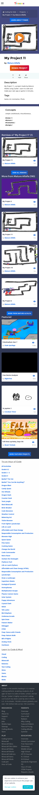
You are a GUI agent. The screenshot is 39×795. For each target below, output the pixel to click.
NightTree (8, 379)
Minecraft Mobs (7, 749)
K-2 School (25, 757)
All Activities (6, 466)
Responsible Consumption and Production (17, 533)
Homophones (7, 587)
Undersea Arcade (8, 616)
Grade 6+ (5, 476)
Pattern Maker (7, 623)
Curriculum (25, 714)
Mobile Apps (6, 724)
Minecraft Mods (7, 759)
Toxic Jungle (6, 501)
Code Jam (5, 762)
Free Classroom (27, 744)
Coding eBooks (7, 729)
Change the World (8, 549)
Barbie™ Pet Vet (7, 479)
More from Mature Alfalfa (19, 313)
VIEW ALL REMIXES (19, 173)
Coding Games (7, 739)
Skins (4, 670)
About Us (5, 714)
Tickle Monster (7, 520)
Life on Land (6, 527)
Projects (23, 12)
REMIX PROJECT (19, 68)
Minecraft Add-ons (8, 754)
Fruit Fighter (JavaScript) (11, 524)
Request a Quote (27, 772)
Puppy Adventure (8, 600)
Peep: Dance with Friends (11, 632)
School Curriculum (28, 741)
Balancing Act (7, 517)
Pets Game (6, 543)
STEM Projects (26, 769)
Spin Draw (5, 619)
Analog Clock (6, 642)
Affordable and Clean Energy (12, 530)
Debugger (5, 626)
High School (25, 751)
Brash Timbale (10, 445)
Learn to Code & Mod (12, 649)
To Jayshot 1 (7, 408)
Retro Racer (6, 556)
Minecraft (5, 660)
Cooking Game (7, 546)
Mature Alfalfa (13, 63)
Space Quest (6, 540)
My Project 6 (7, 301)
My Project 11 (7, 160)
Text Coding (6, 667)
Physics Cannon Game (10, 594)
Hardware (5, 645)
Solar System (6, 597)
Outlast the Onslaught (10, 559)
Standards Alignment (29, 762)
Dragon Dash (6, 495)
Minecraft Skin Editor (9, 746)
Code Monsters (7, 511)
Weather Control (8, 514)
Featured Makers (27, 724)
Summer (24, 732)
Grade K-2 (5, 469)
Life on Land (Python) (10, 565)
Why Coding (25, 721)
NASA (4, 607)
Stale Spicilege (10, 345)
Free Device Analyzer (10, 375)
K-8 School (25, 759)
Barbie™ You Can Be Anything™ (13, 482)
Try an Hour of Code (11, 462)
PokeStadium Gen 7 (9, 342)
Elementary (25, 746)
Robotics (5, 664)
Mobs (4, 680)
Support (5, 716)
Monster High (7, 536)
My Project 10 (7, 268)
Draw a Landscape (8, 578)
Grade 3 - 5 (6, 473)
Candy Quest (6, 489)
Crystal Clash (6, 603)
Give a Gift (25, 716)
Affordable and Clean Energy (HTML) (15, 568)
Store (4, 732)
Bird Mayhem (7, 613)
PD (22, 764)
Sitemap (5, 726)
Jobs (3, 721)
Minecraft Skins (7, 744)
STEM (4, 629)
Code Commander (8, 552)
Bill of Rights (6, 639)
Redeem (24, 719)
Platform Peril (7, 562)
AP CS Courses (26, 754)
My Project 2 (7, 201)
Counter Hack (7, 498)
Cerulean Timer (10, 412)
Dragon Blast (6, 485)
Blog (3, 711)
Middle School (26, 749)
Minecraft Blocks (8, 751)
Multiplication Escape (10, 591)
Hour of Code (7, 764)
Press (4, 719)
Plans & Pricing (26, 726)
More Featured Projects (19, 454)
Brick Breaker (7, 508)
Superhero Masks (8, 581)
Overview (24, 711)
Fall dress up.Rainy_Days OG (12, 442)
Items (4, 673)
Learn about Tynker (19, 20)
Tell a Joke (5, 610)
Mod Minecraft (7, 505)
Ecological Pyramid (9, 584)
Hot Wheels (6, 492)
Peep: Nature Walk (9, 635)
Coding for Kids (10, 12)
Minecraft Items (7, 757)
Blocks (4, 676)
